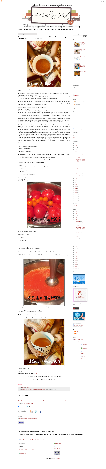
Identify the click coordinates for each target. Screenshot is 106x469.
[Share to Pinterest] (52, 389)
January (77, 244)
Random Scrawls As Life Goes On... (62, 29)
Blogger (58, 458)
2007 (76, 198)
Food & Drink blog (76, 341)
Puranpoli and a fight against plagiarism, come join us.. (83, 65)
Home (20, 29)
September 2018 (79, 164)
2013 (76, 186)
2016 (76, 180)
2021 (76, 145)
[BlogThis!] (48, 389)
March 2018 (78, 172)
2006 (76, 200)
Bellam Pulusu (83, 71)
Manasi (23, 387)
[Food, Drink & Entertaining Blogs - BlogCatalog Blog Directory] (33, 439)
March (77, 240)
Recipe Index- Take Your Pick (33, 29)
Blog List (74, 326)
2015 (76, 182)
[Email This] (46, 389)
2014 (76, 184)
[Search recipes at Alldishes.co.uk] (84, 358)
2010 (76, 192)
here (36, 373)
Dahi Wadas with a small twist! (82, 51)
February (78, 242)
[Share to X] (49, 389)
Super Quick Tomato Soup (40, 389)
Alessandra (80, 326)
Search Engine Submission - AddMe (26, 450)
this (20, 157)
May (77, 236)
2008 (76, 196)
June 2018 (78, 166)
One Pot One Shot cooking (27, 389)
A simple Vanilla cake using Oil (82, 43)
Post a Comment (23, 398)
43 (76, 278)
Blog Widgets (77, 326)
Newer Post (20, 400)
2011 (76, 190)
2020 (76, 147)
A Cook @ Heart (79, 331)
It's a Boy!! (82, 56)
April (77, 238)
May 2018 (78, 168)
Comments (77, 104)
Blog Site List (79, 323)
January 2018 (79, 175)
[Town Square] (84, 353)
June (77, 234)
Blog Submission (75, 323)
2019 (76, 149)
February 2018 (79, 174)
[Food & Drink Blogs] (78, 339)
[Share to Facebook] (50, 389)
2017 (76, 178)
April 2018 (78, 170)
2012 (76, 188)
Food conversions (78, 205)
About (47, 29)
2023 (76, 143)
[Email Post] (55, 389)
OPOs (34, 389)
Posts (76, 101)
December (78, 221)
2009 (76, 194)
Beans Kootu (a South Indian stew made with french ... (81, 160)
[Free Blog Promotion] (76, 324)
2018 (76, 151)
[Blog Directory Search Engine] (78, 325)
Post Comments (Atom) (28, 403)
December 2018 (79, 153)
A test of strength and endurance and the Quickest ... (80, 156)
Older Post (67, 400)
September (78, 232)
